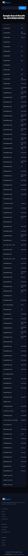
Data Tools (4, 529)
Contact (3, 542)
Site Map (3, 545)
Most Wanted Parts (6, 532)
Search (3, 511)
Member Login (5, 518)
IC (6, 2)
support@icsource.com (19, 554)
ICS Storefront (5, 527)
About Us (4, 540)
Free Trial (4, 516)
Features (3, 514)
